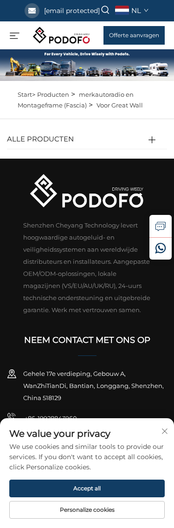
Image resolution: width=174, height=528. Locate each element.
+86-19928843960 (50, 418)
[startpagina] (61, 34)
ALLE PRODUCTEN (40, 138)
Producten (53, 94)
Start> (26, 94)
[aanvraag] (160, 226)
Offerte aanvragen (134, 35)
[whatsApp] (160, 248)
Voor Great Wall (120, 105)
